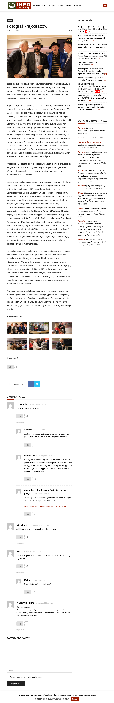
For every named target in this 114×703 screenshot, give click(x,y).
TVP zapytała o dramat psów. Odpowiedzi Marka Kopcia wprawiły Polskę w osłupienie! (91, 71)
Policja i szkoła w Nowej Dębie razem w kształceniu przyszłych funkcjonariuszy (91, 38)
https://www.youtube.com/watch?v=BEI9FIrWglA (45, 506)
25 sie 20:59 (82, 134)
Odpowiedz (20, 422)
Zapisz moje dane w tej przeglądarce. (26, 677)
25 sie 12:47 (95, 235)
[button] (105, 5)
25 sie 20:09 (92, 148)
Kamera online (65, 5)
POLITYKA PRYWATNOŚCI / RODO (52, 699)
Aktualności (38, 5)
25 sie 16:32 (82, 204)
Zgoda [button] (74, 699)
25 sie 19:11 (88, 182)
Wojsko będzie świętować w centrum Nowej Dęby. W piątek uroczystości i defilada (91, 106)
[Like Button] (10, 367)
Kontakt (78, 5)
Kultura (10, 20)
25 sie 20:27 (99, 138)
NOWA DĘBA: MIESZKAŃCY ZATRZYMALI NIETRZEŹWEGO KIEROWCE (92, 98)
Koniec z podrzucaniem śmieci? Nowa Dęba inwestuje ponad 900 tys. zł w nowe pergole (92, 55)
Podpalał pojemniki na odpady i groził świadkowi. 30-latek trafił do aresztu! (92, 29)
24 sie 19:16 (95, 245)
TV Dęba (51, 5)
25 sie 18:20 (97, 189)
